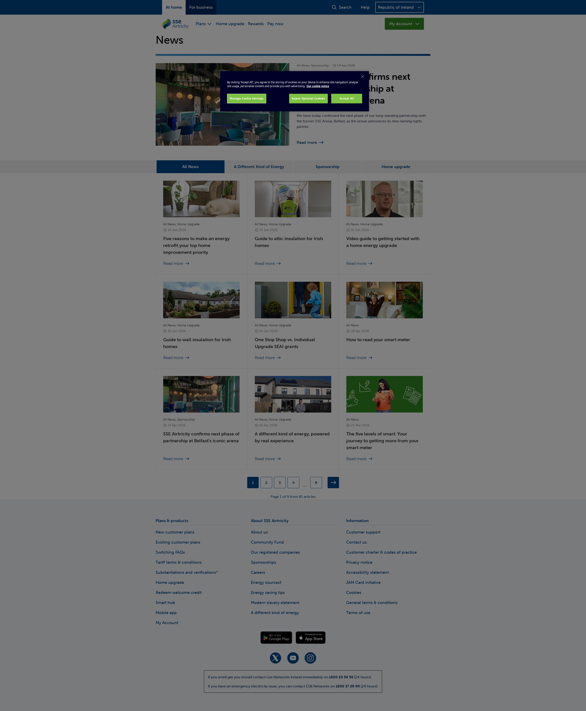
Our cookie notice (318, 86)
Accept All (347, 98)
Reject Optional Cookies (308, 98)
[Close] (363, 77)
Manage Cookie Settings (247, 98)
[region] (294, 91)
